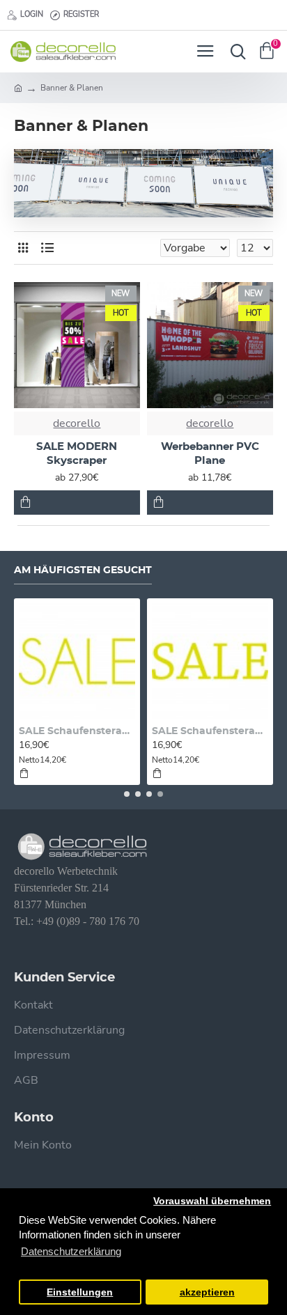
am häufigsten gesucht (83, 570)
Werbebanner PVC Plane (210, 454)
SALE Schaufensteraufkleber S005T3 (210, 731)
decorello (76, 423)
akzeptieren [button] (207, 1292)
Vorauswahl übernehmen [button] (212, 1201)
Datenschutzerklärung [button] (71, 1251)
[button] (127, 794)
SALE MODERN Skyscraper (76, 454)
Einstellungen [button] (80, 1292)
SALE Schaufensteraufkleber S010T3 (77, 731)
